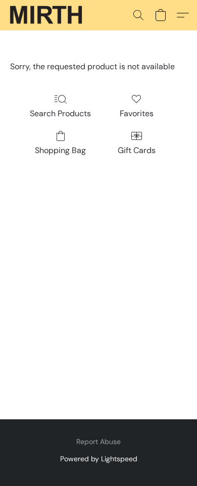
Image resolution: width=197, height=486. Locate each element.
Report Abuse (98, 441)
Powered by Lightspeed (98, 458)
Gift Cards (137, 150)
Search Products (60, 113)
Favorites (137, 113)
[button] (48, 15)
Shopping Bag (60, 150)
